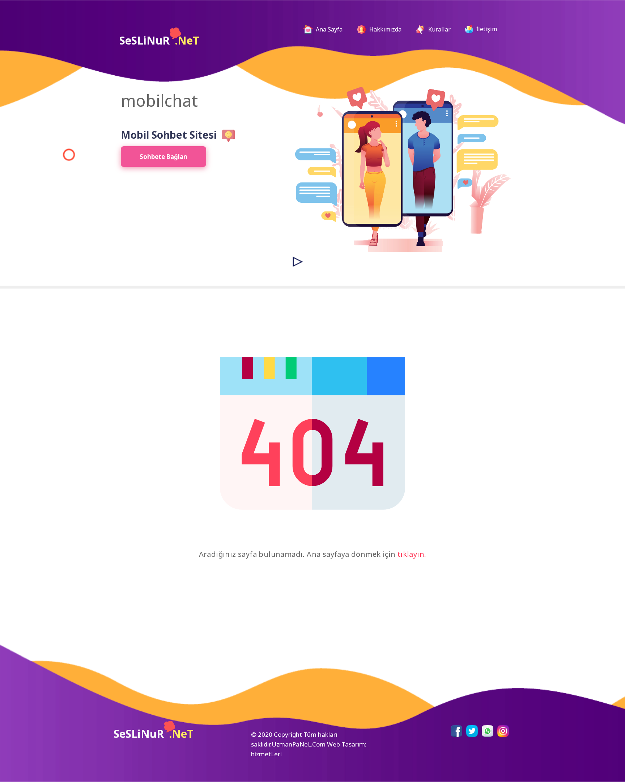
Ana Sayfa (331, 29)
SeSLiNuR (159, 40)
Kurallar (439, 29)
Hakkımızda (384, 29)
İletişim (486, 29)
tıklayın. (411, 554)
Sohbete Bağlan (163, 156)
